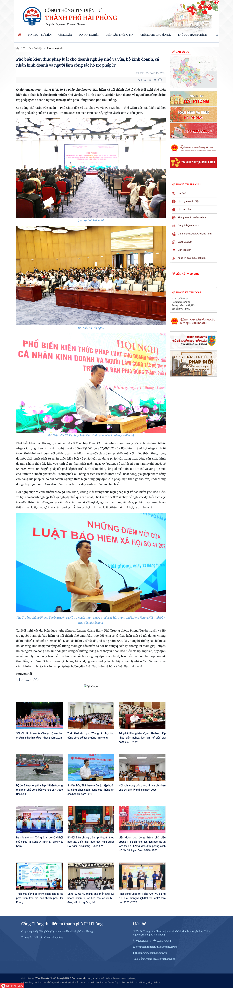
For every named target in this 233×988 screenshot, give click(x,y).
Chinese (81, 24)
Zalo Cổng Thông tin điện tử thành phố (154, 958)
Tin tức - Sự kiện (33, 48)
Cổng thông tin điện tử (73, 10)
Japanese (60, 24)
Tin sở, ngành (54, 48)
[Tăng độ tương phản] (150, 79)
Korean (71, 24)
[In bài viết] (160, 79)
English (50, 24)
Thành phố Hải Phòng (81, 18)
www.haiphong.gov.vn (87, 978)
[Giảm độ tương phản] (155, 79)
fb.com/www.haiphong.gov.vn (151, 952)
